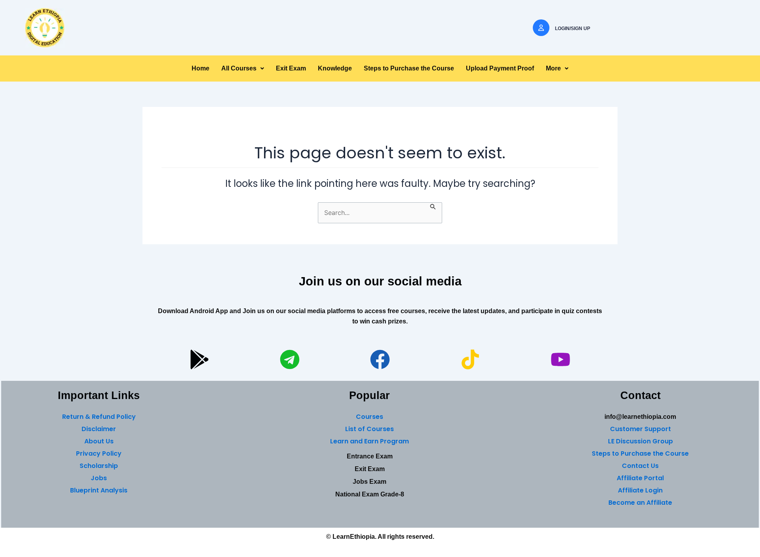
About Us (99, 441)
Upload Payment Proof (500, 68)
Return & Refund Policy (99, 416)
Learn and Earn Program (369, 441)
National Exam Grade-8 (369, 494)
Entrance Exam (370, 456)
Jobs (99, 478)
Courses (369, 416)
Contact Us (640, 465)
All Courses (238, 68)
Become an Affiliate (640, 502)
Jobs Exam (369, 481)
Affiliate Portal (640, 478)
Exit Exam (291, 68)
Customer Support (640, 428)
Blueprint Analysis (98, 490)
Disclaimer (99, 428)
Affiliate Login (640, 490)
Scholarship (99, 465)
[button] (242, 68)
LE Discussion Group (640, 441)
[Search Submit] (433, 206)
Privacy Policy (99, 453)
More (553, 68)
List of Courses (369, 428)
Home (200, 68)
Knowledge (335, 68)
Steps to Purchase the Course (409, 68)
